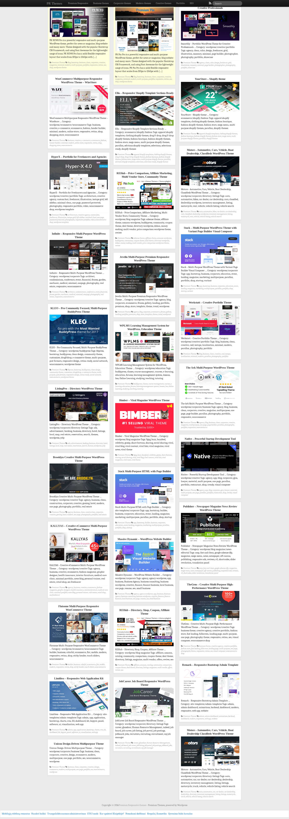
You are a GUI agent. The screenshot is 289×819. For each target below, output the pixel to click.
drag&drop (77, 372)
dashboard (185, 719)
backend (231, 716)
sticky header (79, 667)
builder (147, 523)
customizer (68, 372)
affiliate (136, 665)
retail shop (102, 592)
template (148, 314)
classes (145, 384)
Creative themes (163, 3)
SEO (192, 3)
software (75, 732)
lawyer (227, 490)
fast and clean (208, 568)
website (214, 719)
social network (95, 375)
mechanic (65, 294)
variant (190, 291)
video (93, 220)
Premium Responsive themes (133, 805)
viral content (149, 457)
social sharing (127, 457)
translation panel (211, 573)
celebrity (152, 455)
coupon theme (139, 241)
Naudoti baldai (38, 813)
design (216, 63)
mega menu (226, 136)
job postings (156, 745)
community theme (56, 372)
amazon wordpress (164, 238)
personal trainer (82, 592)
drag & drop (119, 157)
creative (102, 62)
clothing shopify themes (228, 134)
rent (191, 217)
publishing (216, 571)
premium (132, 314)
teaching (133, 389)
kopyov (63, 732)
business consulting (128, 596)
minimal (61, 65)
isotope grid (71, 217)
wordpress (167, 314)
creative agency (84, 215)
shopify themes (212, 138)
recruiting (127, 748)
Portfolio (180, 3)
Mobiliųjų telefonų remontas (16, 813)
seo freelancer (55, 595)
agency (202, 63)
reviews (235, 571)
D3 (105, 730)
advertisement (76, 443)
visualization (86, 732)
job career (132, 745)
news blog (71, 592)
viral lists (158, 457)
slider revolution (198, 573)
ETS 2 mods (92, 813)
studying (126, 389)
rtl (182, 573)
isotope (227, 354)
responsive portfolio (82, 220)
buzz (139, 455)
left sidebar (80, 217)
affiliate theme (151, 238)
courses (167, 384)
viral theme (136, 460)
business (82, 62)
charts (96, 730)
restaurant (218, 493)
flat (97, 664)
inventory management (218, 214)
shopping (53, 145)
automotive (207, 211)
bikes (214, 211)
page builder (209, 65)
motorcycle (185, 217)
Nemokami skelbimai (135, 813)
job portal (148, 745)
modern (68, 65)
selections (139, 162)
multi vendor (137, 243)
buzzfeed (145, 455)
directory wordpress (161, 241)
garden (57, 294)
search (84, 446)
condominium (80, 292)
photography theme (188, 651)
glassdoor (142, 743)
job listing (140, 745)
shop (51, 67)
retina (100, 65)
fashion (103, 140)
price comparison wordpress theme (156, 243)
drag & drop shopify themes (135, 157)
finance (161, 596)
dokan (117, 243)
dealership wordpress (200, 214)
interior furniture (90, 590)
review (117, 245)
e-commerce (86, 140)
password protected (57, 220)
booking (85, 443)
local (57, 446)
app (200, 286)
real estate (68, 446)
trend (160, 314)
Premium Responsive (78, 3)
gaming (59, 515)
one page (100, 217)
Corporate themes (122, 3)
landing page (214, 649)
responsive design (72, 375)
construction (90, 512)
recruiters (119, 748)
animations (223, 716)
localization (185, 356)
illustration (185, 65)
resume (143, 599)
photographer (220, 65)
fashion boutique (187, 136)
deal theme (149, 241)
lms (166, 386)
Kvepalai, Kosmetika (157, 813)
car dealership (230, 211)
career (135, 743)
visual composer (219, 651)
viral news (127, 460)
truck (183, 797)
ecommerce (95, 140)
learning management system (147, 386)
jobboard (165, 745)
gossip (158, 455)
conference (91, 292)
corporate (94, 62)
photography (230, 65)
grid (229, 63)
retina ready (84, 375)
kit (59, 732)
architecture (72, 215)
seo (105, 65)
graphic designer (64, 590)
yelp (103, 446)
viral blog (140, 457)
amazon (143, 665)
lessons (162, 386)
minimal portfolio (61, 592)
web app (208, 719)
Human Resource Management (158, 743)
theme (155, 314)
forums (133, 386)
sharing (118, 457)
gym (222, 490)
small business (155, 599)
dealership (185, 794)
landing (184, 289)
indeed (117, 745)
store (59, 145)
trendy (229, 493)
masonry (193, 65)
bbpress (70, 370)
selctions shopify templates (125, 162)
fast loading (195, 649)
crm (101, 730)
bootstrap (75, 62)
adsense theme (139, 238)
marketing (200, 289)
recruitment (136, 748)
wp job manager (147, 748)
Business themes (101, 3)
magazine (53, 65)
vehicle (196, 217)
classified (188, 214)
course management (156, 384)
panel (69, 732)
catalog (150, 665)
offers (170, 667)
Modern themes (143, 3)
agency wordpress (146, 594)
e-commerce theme (89, 372)
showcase (191, 68)
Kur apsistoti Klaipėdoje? (112, 813)
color (212, 63)
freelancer (224, 63)
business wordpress (143, 596)
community (128, 241)
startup (184, 291)
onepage (86, 294)
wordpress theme (60, 67)
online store (79, 143)
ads (69, 443)
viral (134, 457)
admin (201, 716)
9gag (135, 455)
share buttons (167, 455)
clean (88, 62)
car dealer (221, 211)
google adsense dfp (222, 568)
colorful (83, 664)
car (214, 792)
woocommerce (66, 145)
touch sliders (89, 667)
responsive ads (226, 571)
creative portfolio (230, 646)
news (192, 571)
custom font (94, 215)
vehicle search (216, 217)
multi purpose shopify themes (152, 159)
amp (201, 568)
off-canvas (208, 571)
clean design (95, 370)
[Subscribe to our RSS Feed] (210, 4)
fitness (52, 294)
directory (99, 443)
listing (230, 214)
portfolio (86, 65)
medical (72, 294)
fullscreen (204, 649)
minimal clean (91, 217)
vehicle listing (205, 217)
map (61, 446)
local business (127, 599)
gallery (168, 312)
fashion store (216, 136)
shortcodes (187, 573)
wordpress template (61, 222)
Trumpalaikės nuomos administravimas (66, 813)
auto (201, 211)
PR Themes (54, 3)
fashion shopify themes (202, 136)
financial (103, 292)
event (236, 286)
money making (126, 243)
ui (79, 732)
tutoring (140, 389)
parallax (202, 138)
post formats (61, 375)
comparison (167, 665)
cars (182, 214)
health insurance (77, 590)
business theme (205, 646)
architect (71, 292)
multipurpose (209, 289)
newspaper (199, 571)
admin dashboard (211, 716)
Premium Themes (58, 62)
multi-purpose (76, 65)
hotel (105, 443)
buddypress (119, 241)
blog (69, 62)
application (81, 730)
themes (90, 446)
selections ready (150, 162)
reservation (77, 446)
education (229, 286)
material (233, 490)
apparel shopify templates (209, 134)
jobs (170, 745)
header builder (55, 143)
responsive (94, 65)
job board (124, 745)
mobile (102, 664)
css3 (222, 354)
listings (52, 446)
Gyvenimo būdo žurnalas (180, 813)
